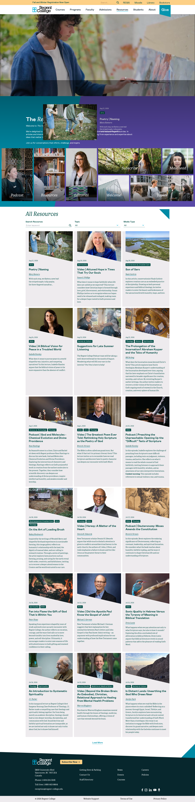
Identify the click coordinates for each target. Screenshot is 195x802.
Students (138, 9)
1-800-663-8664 (51, 785)
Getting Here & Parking (90, 770)
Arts (31, 265)
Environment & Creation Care (138, 265)
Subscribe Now (69, 761)
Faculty (90, 9)
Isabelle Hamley (35, 354)
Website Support (91, 799)
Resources (122, 9)
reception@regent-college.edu (49, 789)
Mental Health (83, 686)
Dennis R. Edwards (84, 534)
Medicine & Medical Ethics (102, 686)
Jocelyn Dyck (131, 699)
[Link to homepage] (41, 9)
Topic (77, 221)
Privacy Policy (160, 799)
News (119, 770)
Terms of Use (126, 799)
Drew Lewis (130, 623)
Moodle (138, 2)
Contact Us (85, 775)
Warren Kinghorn (84, 706)
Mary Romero (34, 274)
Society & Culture (85, 341)
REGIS (126, 2)
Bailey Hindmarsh (36, 534)
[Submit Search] (118, 2)
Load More (97, 742)
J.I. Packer (33, 699)
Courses (60, 9)
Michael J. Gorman (84, 620)
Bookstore (164, 2)
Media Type (129, 221)
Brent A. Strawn (83, 446)
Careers (145, 770)
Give (165, 9)
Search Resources (34, 221)
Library (150, 2)
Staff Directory (86, 780)
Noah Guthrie (131, 274)
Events (120, 775)
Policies (145, 775)
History (138, 341)
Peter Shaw (33, 620)
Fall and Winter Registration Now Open (50, 2)
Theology (129, 341)
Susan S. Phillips (83, 278)
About (152, 9)
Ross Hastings (34, 446)
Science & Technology (38, 430)
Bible (32, 341)
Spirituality (82, 265)
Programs (75, 9)
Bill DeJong (130, 358)
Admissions (105, 9)
